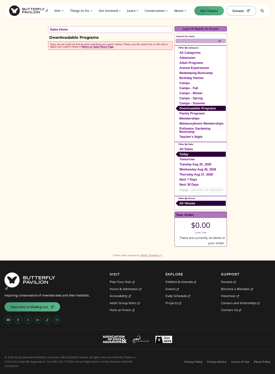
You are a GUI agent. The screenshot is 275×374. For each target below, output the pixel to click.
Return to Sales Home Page (98, 46)
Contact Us (231, 310)
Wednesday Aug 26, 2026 (197, 169)
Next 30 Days (189, 184)
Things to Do (79, 10)
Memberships (189, 118)
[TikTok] (47, 319)
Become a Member (237, 289)
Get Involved (108, 10)
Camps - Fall (188, 88)
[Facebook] (18, 319)
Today (183, 154)
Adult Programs (191, 63)
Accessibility (120, 296)
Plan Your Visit (122, 282)
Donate (228, 282)
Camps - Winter (191, 93)
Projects (173, 303)
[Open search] (262, 10)
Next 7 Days (188, 179)
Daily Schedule (177, 296)
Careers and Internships (240, 303)
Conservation (155, 10)
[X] (27, 319)
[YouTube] (8, 319)
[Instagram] (57, 319)
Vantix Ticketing (151, 255)
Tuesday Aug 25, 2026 (195, 164)
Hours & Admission (126, 289)
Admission (187, 58)
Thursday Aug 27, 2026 (196, 174)
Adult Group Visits (125, 303)
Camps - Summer (192, 103)
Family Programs (192, 113)
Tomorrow (187, 159)
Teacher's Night (190, 137)
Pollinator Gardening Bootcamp (194, 130)
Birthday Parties (191, 78)
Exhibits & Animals (180, 282)
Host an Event (122, 310)
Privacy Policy (193, 362)
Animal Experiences (194, 68)
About (179, 10)
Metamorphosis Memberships (201, 123)
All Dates (186, 149)
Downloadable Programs (197, 108)
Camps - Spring (191, 98)
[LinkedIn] (37, 319)
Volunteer (230, 296)
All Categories (190, 52)
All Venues (187, 203)
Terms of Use (240, 362)
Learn (131, 10)
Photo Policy (262, 362)
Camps (184, 83)
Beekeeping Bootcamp (196, 73)
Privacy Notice (217, 362)
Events (172, 289)
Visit (57, 10)
